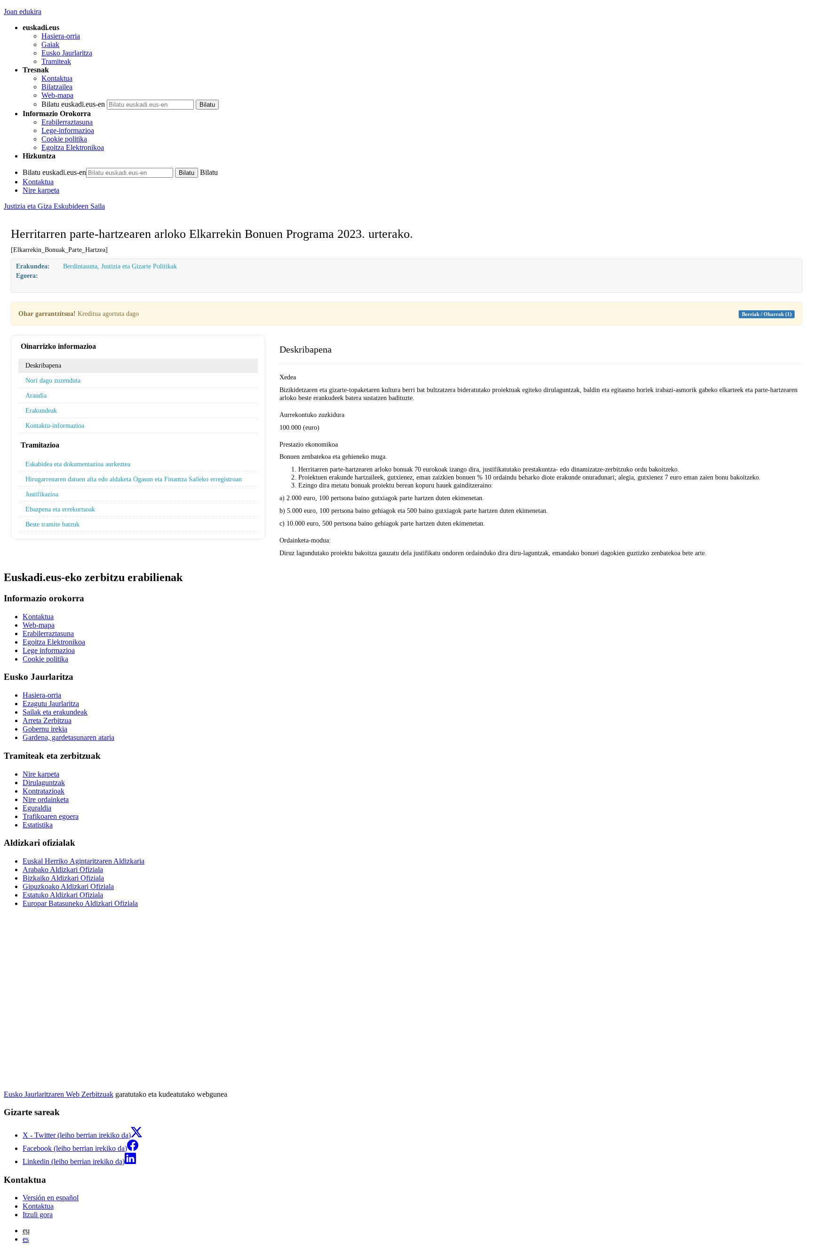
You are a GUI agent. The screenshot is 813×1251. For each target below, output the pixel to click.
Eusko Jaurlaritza (66, 53)
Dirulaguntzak (44, 783)
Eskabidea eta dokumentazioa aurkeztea (77, 464)
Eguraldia (37, 808)
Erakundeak (41, 410)
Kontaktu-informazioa (54, 425)
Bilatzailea (56, 87)
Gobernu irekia (45, 729)
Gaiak (50, 44)
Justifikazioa (41, 494)
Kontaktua (56, 78)
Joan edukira (22, 12)
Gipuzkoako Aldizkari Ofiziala (68, 886)
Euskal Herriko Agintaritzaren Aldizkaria (83, 861)
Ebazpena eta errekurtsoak (60, 509)
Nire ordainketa (46, 799)
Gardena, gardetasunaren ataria (68, 737)
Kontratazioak (43, 791)
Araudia (36, 395)
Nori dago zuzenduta (52, 380)
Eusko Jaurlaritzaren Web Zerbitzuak (58, 1094)
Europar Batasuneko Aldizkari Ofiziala (80, 903)
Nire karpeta (41, 190)
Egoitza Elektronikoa (72, 147)
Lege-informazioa (67, 130)
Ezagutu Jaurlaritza (51, 704)
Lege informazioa (49, 650)
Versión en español (51, 1198)
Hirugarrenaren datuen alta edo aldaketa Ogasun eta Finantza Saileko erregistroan (133, 479)
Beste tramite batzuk (52, 524)
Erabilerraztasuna (67, 122)
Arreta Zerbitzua (47, 720)
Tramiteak (56, 61)
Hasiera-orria (60, 36)
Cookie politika (64, 139)
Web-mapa (57, 95)
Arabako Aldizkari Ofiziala (63, 869)
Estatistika (38, 825)
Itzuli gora (38, 1215)
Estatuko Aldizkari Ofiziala (63, 895)
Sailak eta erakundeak (55, 712)
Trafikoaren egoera (51, 816)
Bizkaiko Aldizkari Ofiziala (63, 878)
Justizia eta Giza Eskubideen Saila (54, 206)
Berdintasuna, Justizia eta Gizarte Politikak (120, 266)
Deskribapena (43, 365)
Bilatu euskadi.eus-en (73, 104)
